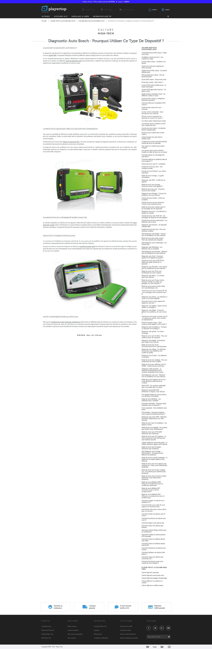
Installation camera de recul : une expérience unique (152, 58)
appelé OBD (52, 55)
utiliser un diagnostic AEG (71, 142)
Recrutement (98, 634)
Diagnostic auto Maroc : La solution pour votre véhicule (153, 276)
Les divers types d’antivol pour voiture (154, 121)
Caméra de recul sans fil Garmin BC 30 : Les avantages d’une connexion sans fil (154, 292)
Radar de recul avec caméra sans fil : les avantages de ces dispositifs (154, 207)
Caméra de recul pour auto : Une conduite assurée (152, 167)
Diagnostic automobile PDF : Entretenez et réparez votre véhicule (153, 390)
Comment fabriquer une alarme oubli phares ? (153, 553)
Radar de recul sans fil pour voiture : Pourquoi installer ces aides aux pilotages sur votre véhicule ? (153, 281)
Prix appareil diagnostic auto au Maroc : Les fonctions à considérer (154, 395)
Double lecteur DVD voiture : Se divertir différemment (154, 71)
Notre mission (72, 626)
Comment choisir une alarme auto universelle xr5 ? (152, 557)
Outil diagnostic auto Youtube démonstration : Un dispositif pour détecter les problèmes (152, 453)
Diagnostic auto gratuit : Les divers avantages (153, 332)
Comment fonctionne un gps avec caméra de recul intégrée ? (152, 562)
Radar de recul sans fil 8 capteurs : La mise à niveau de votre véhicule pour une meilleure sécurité (154, 438)
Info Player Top (46, 638)
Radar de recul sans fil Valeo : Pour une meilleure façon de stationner (154, 336)
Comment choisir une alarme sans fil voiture (153, 514)
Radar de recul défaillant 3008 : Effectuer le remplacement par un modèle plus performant (152, 483)
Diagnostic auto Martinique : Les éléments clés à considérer (152, 248)
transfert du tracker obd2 (87, 246)
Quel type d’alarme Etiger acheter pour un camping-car (154, 531)
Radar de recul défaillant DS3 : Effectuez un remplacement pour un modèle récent (153, 496)
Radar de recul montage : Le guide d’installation (153, 176)
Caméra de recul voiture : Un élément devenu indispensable (154, 129)
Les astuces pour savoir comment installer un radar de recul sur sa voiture (154, 151)
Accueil (44, 21)
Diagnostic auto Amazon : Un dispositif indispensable (154, 225)
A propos (96, 630)
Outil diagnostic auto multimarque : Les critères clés (154, 243)
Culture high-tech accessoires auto (91, 21)
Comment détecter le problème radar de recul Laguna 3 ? (154, 160)
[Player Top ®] (56, 9)
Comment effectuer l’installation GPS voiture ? (153, 103)
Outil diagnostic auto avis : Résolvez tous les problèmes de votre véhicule (153, 375)
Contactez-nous (46, 626)
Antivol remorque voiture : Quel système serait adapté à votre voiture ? (154, 323)
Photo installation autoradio (129, 638)
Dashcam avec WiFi (126, 626)
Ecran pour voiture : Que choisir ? (152, 82)
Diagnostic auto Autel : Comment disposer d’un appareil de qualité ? (152, 257)
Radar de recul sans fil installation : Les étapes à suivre (154, 423)
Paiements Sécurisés (47, 630)
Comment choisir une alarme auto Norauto (152, 526)
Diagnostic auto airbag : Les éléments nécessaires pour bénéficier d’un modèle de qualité (154, 350)
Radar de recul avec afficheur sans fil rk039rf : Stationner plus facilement (154, 365)
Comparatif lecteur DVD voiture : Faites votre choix (154, 53)
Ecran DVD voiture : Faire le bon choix (154, 79)
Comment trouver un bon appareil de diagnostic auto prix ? (153, 302)
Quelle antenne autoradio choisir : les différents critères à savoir (153, 94)
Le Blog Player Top (47, 634)
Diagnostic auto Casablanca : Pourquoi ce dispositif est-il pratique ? (154, 327)
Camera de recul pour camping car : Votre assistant (153, 67)
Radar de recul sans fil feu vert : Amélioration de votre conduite (152, 272)
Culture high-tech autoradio (150, 572)
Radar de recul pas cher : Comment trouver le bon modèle (153, 190)
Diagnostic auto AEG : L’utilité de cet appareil (153, 181)
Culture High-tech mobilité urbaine (152, 585)
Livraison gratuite (73, 630)
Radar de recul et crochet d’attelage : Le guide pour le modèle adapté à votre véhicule (154, 459)
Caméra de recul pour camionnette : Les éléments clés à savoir (154, 221)
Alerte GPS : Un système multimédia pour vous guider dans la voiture (153, 386)
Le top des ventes (125, 630)
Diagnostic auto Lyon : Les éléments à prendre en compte (154, 212)
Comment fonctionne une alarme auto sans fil (154, 519)
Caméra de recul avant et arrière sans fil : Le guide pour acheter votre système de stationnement (154, 318)
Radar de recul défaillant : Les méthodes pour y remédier (151, 399)
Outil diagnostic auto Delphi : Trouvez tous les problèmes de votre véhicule (154, 234)
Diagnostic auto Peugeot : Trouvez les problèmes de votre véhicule (154, 194)
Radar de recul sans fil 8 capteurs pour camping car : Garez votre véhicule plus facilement (154, 465)
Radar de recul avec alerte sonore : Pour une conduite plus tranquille (153, 239)
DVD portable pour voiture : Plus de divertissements (153, 75)
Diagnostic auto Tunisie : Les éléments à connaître (154, 356)
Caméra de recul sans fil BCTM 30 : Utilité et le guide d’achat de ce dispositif (153, 262)
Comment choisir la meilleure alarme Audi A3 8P (153, 544)
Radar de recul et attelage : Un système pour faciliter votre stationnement (154, 428)
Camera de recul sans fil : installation (153, 164)
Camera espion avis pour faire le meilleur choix (152, 138)
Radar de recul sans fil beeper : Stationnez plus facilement (152, 447)
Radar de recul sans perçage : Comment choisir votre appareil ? (152, 185)
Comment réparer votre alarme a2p (153, 523)
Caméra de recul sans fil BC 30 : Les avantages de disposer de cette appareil (154, 216)
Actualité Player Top (100, 626)
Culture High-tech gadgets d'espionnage (154, 578)
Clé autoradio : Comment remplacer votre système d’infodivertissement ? (153, 413)
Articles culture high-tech (128, 634)
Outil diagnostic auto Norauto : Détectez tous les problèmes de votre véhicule (154, 252)
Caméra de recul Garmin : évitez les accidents (153, 199)
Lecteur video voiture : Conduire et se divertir (154, 62)
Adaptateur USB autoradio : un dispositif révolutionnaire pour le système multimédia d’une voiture (152, 370)
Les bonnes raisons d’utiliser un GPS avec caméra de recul (153, 124)
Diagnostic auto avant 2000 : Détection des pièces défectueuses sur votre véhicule (154, 418)
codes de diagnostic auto (74, 61)
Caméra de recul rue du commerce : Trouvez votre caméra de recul (153, 203)
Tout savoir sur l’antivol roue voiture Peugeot (153, 147)
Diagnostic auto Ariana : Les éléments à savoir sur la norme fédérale (154, 297)
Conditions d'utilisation (101, 638)
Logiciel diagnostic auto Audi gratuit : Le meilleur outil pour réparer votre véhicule (154, 443)
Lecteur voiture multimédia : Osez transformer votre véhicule (152, 112)
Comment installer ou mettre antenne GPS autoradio (153, 535)
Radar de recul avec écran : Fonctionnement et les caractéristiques (154, 345)
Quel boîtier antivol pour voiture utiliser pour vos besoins (154, 510)
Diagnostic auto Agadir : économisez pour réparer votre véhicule (153, 341)
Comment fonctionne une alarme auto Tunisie (154, 549)
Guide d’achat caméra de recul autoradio (151, 108)
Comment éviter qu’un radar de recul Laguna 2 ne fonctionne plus (153, 505)
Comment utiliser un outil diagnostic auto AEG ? (153, 155)
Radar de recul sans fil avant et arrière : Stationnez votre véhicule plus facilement (154, 477)
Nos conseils (72, 638)
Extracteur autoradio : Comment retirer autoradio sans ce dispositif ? (154, 404)
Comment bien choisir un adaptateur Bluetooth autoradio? (153, 99)
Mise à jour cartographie (75, 634)
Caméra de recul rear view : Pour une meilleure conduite (153, 230)
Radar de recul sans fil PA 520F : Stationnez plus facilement (152, 432)
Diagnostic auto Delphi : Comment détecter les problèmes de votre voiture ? (154, 311)
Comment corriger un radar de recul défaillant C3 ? (153, 501)
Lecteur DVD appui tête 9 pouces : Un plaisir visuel (154, 90)
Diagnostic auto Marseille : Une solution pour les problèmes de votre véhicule (154, 267)
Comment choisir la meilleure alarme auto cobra (153, 540)
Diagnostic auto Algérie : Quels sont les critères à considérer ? (154, 306)
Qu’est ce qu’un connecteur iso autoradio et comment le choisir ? (152, 117)
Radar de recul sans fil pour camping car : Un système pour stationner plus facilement (154, 471)
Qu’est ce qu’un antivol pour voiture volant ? (153, 133)
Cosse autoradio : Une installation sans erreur (154, 408)
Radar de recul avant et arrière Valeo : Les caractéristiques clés (154, 287)
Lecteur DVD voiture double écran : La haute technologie (154, 86)
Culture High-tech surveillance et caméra (152, 581)
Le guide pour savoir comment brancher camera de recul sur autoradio (154, 142)
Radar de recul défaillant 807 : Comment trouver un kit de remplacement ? (151, 489)
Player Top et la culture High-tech (63, 21)
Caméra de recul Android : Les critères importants (154, 172)
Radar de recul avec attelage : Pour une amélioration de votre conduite (154, 360)
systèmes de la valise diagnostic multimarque (65, 322)
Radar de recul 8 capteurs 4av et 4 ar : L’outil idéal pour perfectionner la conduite (154, 381)
